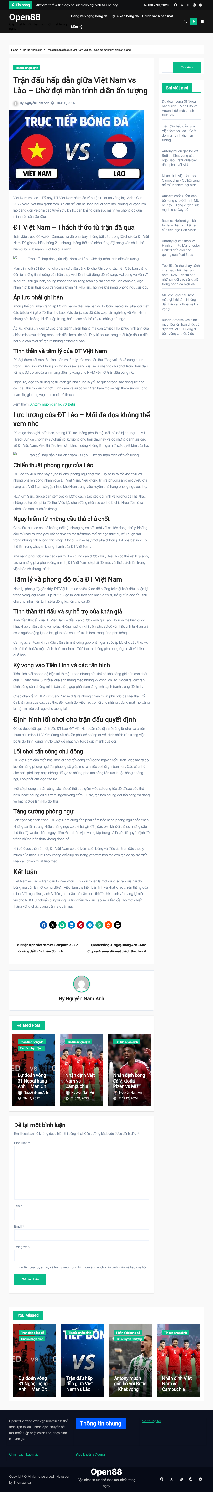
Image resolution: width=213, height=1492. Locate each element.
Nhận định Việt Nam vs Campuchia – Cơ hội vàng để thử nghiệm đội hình (181, 180)
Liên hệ (77, 27)
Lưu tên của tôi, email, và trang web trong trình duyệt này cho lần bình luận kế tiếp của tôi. (82, 1267)
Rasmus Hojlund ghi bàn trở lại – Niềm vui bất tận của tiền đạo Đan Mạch (180, 225)
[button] (202, 21)
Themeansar (23, 1482)
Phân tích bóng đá (31, 1042)
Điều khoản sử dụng (90, 1454)
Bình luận (22, 1143)
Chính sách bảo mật (157, 16)
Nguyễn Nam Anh (37, 103)
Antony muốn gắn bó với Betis (52, 404)
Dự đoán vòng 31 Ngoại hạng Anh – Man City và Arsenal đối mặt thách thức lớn (34, 1392)
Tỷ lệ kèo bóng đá (125, 16)
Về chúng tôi (151, 1421)
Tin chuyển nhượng (129, 1339)
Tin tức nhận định (26, 68)
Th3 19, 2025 (80, 1098)
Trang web (22, 1247)
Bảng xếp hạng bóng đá (89, 16)
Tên (18, 1206)
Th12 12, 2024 (128, 1098)
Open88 (25, 17)
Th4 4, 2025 (31, 1098)
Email (19, 1226)
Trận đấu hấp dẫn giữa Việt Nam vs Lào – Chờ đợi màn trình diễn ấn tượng (80, 1392)
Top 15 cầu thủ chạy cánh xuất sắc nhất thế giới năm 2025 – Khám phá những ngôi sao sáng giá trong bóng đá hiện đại (181, 275)
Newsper (62, 1476)
